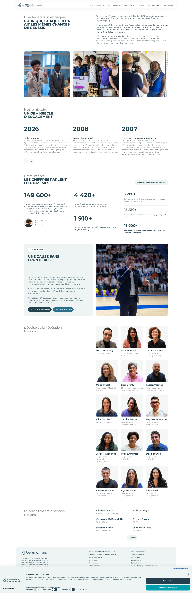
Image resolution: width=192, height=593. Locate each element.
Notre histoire (93, 560)
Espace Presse (136, 563)
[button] (120, 5)
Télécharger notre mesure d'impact (151, 182)
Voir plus (132, 538)
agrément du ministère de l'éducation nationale (95, 144)
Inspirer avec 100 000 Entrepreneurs (101, 552)
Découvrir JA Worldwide (40, 309)
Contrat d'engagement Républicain (144, 566)
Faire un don (135, 557)
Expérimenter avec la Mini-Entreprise (102, 554)
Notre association (96, 5)
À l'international (94, 566)
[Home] (30, 5)
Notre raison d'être (95, 557)
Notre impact (93, 563)
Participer (169, 5)
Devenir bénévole (137, 554)
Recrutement (136, 560)
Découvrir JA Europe (63, 309)
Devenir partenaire (138, 552)
